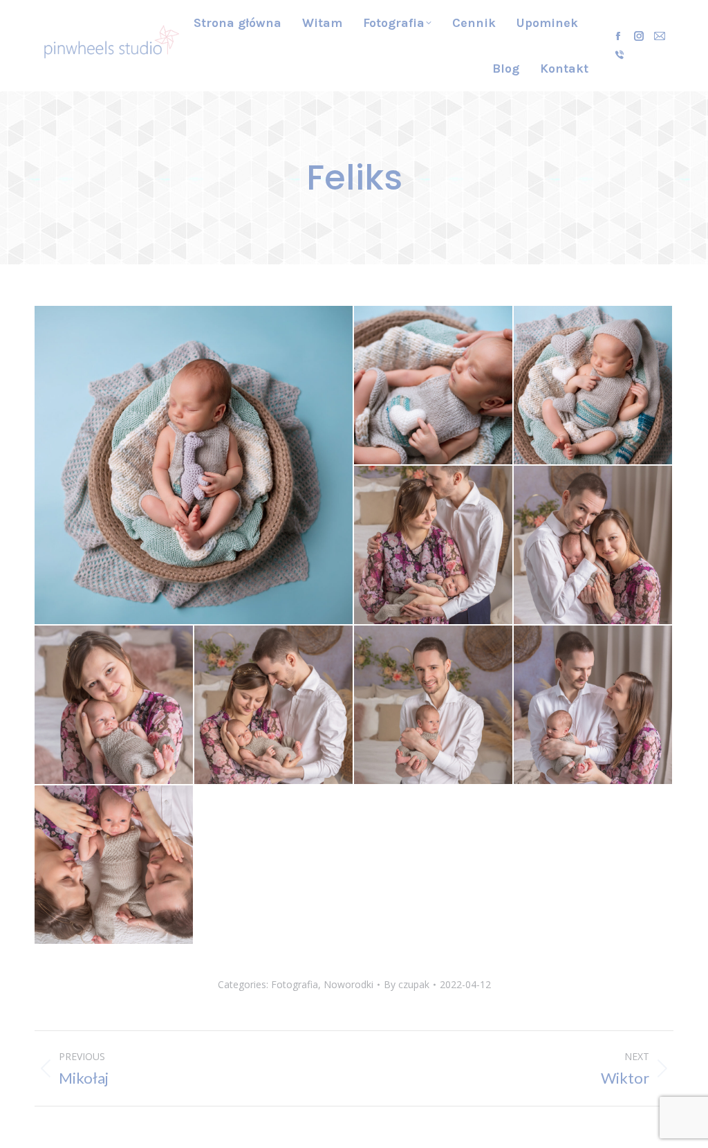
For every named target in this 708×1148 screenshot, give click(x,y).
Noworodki (348, 984)
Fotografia (294, 984)
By (406, 984)
